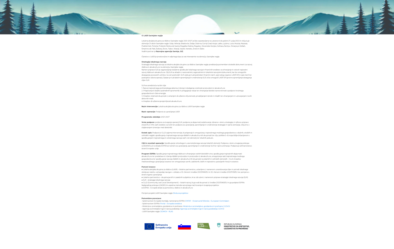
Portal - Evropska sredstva (171, 204)
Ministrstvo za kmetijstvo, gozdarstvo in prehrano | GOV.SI (206, 206)
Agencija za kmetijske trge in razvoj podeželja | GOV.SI (202, 209)
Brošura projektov (180, 193)
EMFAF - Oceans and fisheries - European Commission (207, 201)
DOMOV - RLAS (166, 211)
